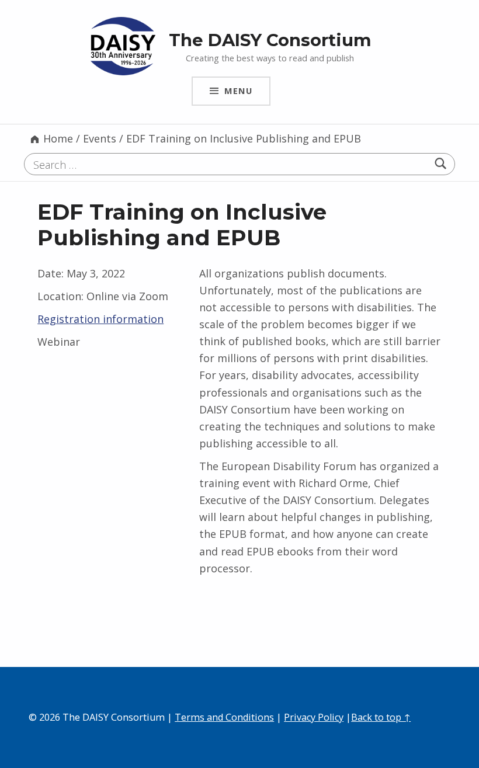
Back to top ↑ (381, 717)
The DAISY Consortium (270, 40)
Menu (238, 90)
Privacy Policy (313, 717)
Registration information (100, 319)
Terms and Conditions (224, 717)
